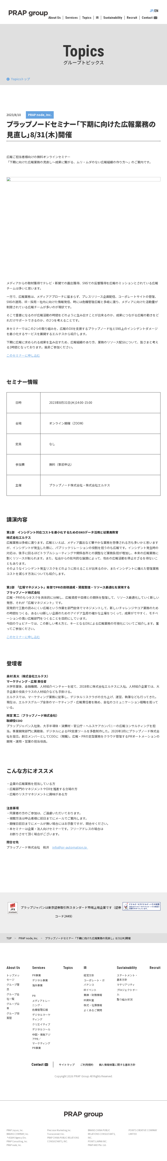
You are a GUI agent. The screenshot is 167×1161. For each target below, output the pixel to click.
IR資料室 (89, 1000)
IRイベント (90, 990)
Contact (147, 18)
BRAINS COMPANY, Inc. (18, 1133)
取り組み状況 (124, 999)
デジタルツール (41, 1029)
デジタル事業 (40, 980)
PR (34, 995)
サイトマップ (67, 1064)
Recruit (132, 18)
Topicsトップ (20, 79)
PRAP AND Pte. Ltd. (97, 1145)
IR (97, 18)
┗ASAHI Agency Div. (17, 1137)
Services (71, 18)
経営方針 (89, 975)
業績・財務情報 (93, 995)
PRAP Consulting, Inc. (17, 1141)
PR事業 (36, 975)
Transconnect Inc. (56, 1133)
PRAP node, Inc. (14, 1145)
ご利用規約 (86, 1064)
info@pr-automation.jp (70, 847)
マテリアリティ (126, 984)
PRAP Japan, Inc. (15, 1130)
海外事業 (37, 985)
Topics (86, 18)
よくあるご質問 (93, 1010)
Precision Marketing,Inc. (59, 1130)
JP (151, 11)
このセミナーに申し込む (23, 355)
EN (156, 11)
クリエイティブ (41, 1024)
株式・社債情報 (93, 1005)
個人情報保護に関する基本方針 (117, 1064)
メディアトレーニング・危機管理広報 (41, 1005)
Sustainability (112, 18)
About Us (54, 18)
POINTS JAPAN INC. (97, 1141)
